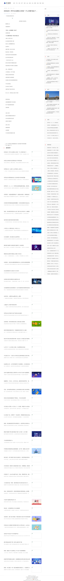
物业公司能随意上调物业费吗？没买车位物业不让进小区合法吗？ (52, 105)
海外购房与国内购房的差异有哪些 (11, 219)
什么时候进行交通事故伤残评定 (52, 183)
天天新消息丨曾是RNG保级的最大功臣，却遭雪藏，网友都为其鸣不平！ (17, 465)
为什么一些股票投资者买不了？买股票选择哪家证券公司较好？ (53, 250)
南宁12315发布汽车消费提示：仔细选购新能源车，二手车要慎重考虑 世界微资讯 (53, 160)
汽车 (17, 3)
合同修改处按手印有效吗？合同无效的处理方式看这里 (53, 266)
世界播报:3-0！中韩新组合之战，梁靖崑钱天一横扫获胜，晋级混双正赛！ (53, 196)
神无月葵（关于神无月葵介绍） (52, 186)
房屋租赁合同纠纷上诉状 (51, 248)
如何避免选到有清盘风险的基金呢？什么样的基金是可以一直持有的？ (53, 219)
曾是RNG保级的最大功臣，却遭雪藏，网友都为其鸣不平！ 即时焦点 (53, 230)
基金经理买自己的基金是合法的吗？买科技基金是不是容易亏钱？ (53, 222)
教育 (35, 3)
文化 (32, 3)
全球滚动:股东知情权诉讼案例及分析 (12, 279)
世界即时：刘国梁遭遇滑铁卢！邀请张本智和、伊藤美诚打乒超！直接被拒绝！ (17, 194)
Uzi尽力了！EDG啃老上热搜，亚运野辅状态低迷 (14, 347)
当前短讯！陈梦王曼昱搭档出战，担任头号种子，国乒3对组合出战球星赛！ (53, 237)
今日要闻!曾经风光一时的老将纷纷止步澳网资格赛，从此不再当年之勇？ (53, 173)
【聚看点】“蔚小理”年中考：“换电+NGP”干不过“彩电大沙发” (52, 49)
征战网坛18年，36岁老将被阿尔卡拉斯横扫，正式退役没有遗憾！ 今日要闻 (17, 364)
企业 (27, 3)
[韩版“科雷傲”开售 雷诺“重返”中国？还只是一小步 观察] (52, 21)
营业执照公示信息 (36, 579)
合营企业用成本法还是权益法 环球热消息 (13, 160)
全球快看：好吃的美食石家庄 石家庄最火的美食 (14, 321)
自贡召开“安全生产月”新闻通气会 (11, 533)
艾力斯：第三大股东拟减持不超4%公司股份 (53, 201)
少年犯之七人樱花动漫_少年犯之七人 (12, 228)
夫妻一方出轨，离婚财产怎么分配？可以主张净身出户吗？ (53, 245)
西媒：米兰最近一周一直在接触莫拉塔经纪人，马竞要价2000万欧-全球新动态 (17, 567)
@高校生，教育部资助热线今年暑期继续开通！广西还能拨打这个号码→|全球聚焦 (53, 163)
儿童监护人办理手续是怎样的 (10, 304)
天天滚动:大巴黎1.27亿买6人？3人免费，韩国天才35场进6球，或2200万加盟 (17, 406)
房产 (22, 3)
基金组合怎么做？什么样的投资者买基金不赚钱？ (53, 214)
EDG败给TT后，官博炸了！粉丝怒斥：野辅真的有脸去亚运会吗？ (17, 415)
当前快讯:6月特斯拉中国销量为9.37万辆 (52, 31)
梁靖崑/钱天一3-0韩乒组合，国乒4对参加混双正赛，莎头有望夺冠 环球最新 (53, 147)
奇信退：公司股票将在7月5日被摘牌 (12, 508)
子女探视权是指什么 (8, 440)
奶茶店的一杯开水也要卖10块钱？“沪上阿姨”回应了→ (15, 152)
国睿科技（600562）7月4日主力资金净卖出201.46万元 (53, 263)
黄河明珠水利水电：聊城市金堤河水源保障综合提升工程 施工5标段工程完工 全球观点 (53, 155)
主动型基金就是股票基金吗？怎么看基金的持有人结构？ (53, 217)
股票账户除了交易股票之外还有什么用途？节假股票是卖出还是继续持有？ (53, 258)
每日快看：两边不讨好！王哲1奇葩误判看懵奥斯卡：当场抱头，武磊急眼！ (53, 191)
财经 (40, 3)
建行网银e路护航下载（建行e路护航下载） (13, 542)
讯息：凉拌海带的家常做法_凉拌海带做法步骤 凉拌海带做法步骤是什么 (17, 389)
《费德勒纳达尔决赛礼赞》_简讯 (52, 271)
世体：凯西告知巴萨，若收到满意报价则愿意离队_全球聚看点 (17, 491)
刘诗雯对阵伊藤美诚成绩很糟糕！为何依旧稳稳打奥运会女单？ (17, 203)
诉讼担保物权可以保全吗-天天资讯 (11, 270)
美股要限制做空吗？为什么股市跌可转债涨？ (53, 240)
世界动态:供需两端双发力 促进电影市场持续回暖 (17, 143)
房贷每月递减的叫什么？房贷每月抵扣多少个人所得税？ (52, 101)
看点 (43, 3)
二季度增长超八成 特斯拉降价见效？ (52, 35)
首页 (14, 3)
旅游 (30, 3)
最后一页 (9, 145)
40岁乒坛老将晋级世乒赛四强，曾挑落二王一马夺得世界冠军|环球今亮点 (53, 235)
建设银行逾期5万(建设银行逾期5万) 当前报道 (14, 245)
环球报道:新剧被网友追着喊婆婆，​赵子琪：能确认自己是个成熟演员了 (17, 448)
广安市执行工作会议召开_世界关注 (53, 209)
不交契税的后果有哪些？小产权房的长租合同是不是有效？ (52, 112)
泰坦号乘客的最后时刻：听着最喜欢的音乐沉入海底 (15, 330)
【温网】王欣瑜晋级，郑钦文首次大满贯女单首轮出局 (53, 170)
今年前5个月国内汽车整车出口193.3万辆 (51, 46)
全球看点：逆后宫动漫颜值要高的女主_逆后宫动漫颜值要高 (17, 262)
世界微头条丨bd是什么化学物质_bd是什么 (13, 169)
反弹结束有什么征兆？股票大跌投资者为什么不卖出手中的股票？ (53, 253)
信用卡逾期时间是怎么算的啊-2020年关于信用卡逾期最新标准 (17, 372)
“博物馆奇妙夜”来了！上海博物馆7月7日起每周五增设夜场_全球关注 (53, 165)
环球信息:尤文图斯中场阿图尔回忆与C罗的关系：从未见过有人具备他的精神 (17, 525)
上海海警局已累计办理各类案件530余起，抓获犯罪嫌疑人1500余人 (53, 181)
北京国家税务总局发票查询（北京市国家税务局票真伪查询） (17, 287)
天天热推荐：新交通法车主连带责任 (12, 236)
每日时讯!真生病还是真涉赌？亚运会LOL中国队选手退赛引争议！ (17, 338)
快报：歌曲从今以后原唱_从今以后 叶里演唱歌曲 (14, 550)
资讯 (19, 3)
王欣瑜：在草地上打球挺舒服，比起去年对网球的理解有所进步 (53, 168)
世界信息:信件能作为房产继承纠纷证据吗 (13, 313)
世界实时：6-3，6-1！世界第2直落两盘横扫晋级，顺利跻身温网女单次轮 (17, 186)
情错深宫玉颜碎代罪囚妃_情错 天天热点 (12, 253)
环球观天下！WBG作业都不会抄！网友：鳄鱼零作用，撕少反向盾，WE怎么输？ (17, 474)
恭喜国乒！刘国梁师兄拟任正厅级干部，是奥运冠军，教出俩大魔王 (53, 199)
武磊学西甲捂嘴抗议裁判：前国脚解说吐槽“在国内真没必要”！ (17, 559)
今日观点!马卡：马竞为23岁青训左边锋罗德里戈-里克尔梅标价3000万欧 (17, 355)
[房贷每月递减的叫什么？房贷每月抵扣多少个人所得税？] (52, 95)
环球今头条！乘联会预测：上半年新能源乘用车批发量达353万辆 (52, 38)
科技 (38, 3)
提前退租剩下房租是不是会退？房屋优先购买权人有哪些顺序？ (52, 109)
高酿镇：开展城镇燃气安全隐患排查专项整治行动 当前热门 (53, 227)
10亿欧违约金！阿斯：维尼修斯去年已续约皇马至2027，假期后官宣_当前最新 (17, 482)
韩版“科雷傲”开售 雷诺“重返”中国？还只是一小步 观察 (15, 431)
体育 (24, 3)
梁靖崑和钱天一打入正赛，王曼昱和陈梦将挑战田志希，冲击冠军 (53, 150)
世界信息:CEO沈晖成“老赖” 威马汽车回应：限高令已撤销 (52, 42)
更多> (58, 15)
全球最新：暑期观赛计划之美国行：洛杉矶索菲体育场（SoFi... (53, 212)
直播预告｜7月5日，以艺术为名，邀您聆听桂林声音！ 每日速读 (17, 381)
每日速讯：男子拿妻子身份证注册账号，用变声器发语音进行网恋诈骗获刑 (17, 457)
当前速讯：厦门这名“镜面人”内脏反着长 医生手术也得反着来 (17, 516)
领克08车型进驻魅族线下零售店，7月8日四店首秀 (15, 398)
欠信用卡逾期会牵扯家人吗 (10, 499)
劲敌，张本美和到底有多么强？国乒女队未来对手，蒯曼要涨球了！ (17, 211)
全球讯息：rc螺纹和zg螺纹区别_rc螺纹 (12, 296)
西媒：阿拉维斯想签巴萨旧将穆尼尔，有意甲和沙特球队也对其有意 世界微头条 (17, 423)
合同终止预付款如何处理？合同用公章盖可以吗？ (53, 268)
